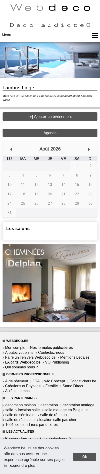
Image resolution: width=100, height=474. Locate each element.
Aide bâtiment (16, 381)
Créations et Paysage (23, 386)
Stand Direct (73, 386)
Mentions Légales (75, 357)
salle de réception (20, 419)
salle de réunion (53, 414)
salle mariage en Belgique (66, 409)
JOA (36, 381)
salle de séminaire (20, 414)
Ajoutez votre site (19, 352)
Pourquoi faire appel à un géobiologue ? (38, 438)
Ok (84, 457)
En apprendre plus (19, 465)
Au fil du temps (17, 390)
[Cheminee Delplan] (49, 320)
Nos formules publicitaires (51, 347)
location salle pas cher (57, 419)
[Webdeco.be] (50, 25)
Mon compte (15, 347)
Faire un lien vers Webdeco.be (30, 357)
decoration (49, 405)
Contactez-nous (51, 352)
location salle (29, 409)
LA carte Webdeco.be (22, 362)
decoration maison (20, 405)
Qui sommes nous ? (21, 367)
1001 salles (14, 424)
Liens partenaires (43, 424)
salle (9, 409)
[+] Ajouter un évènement (50, 116)
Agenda (50, 133)
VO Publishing (57, 362)
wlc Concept (54, 381)
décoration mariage (78, 405)
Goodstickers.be (83, 381)
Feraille (51, 386)
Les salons (18, 228)
